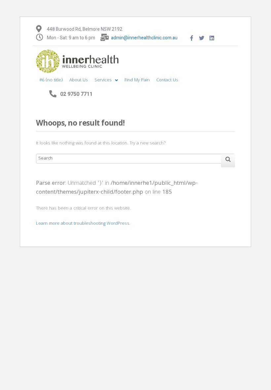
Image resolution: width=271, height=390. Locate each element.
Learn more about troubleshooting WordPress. (83, 223)
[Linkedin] (212, 38)
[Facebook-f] (191, 38)
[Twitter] (202, 38)
